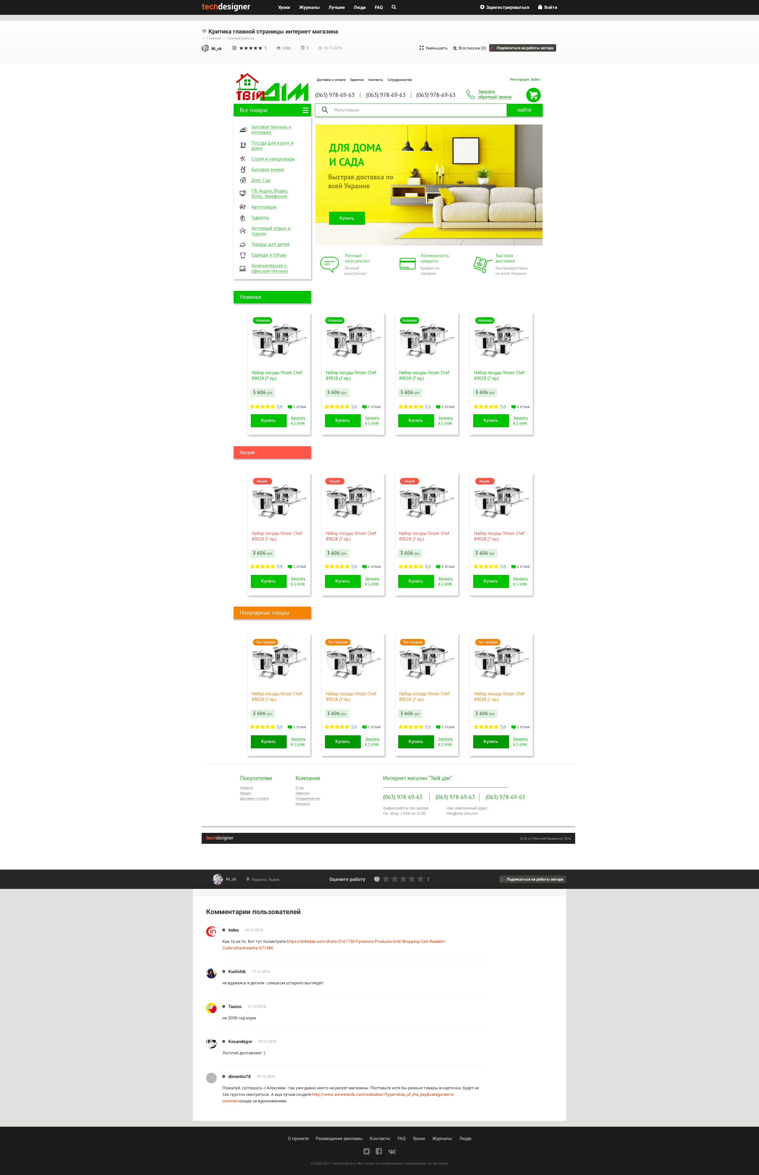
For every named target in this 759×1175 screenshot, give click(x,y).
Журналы (442, 1138)
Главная (214, 38)
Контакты (380, 1138)
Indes (233, 929)
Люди (360, 7)
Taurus (235, 1006)
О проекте (298, 1138)
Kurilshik (237, 971)
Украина (259, 879)
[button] (505, 7)
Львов (273, 879)
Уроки (286, 7)
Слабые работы (240, 38)
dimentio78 (239, 1076)
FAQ (379, 7)
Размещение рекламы (339, 1138)
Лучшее (337, 7)
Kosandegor (240, 1041)
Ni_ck (231, 879)
